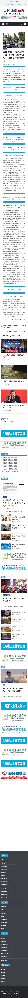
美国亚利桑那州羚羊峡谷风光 (18, 627)
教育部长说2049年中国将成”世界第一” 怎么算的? (13, 406)
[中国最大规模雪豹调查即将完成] (14, 366)
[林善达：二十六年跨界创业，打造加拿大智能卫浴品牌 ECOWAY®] (6, 528)
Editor (14, 64)
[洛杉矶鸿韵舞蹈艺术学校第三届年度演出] (6, 636)
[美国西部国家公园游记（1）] (6, 620)
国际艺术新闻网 (5, 878)
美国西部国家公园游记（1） (18, 619)
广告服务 (3, 975)
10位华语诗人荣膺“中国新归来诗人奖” (13, 356)
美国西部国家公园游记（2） (18, 612)
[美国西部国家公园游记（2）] (6, 613)
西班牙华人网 (4, 897)
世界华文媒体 (4, 860)
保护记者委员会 (5, 916)
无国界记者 (3, 925)
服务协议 (3, 978)
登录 (14, 422)
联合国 (2, 928)
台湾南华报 (3, 888)
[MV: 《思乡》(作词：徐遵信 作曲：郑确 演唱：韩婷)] (14, 676)
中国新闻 (4, 48)
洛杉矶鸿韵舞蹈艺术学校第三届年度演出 (18, 635)
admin (13, 508)
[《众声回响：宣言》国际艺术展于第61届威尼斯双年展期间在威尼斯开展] (6, 518)
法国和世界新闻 (5, 881)
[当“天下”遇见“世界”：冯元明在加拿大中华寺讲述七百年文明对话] (6, 538)
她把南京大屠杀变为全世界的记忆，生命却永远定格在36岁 (14, 326)
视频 (4, 685)
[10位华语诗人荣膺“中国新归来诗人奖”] (14, 340)
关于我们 (3, 969)
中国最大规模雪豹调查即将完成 (13, 381)
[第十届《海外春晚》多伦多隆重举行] (14, 586)
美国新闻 (4, 497)
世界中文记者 (4, 863)
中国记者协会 (4, 919)
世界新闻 (4, 595)
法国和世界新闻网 (5, 944)
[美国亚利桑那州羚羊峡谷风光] (6, 628)
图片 (9, 595)
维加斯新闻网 (4, 885)
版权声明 (3, 982)
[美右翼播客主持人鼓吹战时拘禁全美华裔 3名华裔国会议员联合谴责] (14, 488)
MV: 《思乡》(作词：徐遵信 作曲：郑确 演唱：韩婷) (14, 689)
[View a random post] (25, 24)
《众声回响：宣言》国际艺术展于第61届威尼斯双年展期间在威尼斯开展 (18, 517)
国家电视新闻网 (5, 894)
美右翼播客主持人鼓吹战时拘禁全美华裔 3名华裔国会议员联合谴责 (14, 503)
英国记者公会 (4, 922)
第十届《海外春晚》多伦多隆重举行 (13, 599)
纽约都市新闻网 (5, 891)
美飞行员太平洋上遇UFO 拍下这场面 (15, 331)
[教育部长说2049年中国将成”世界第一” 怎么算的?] (14, 390)
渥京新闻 (3, 875)
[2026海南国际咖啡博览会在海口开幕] (6, 546)
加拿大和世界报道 (5, 869)
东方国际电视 (4, 941)
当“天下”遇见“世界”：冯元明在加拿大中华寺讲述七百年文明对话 (18, 537)
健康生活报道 (4, 872)
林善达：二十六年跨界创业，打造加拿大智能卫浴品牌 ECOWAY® (15, 4)
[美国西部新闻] (3, 24)
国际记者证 (3, 906)
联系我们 (3, 972)
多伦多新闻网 (4, 866)
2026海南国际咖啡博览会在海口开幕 (18, 545)
